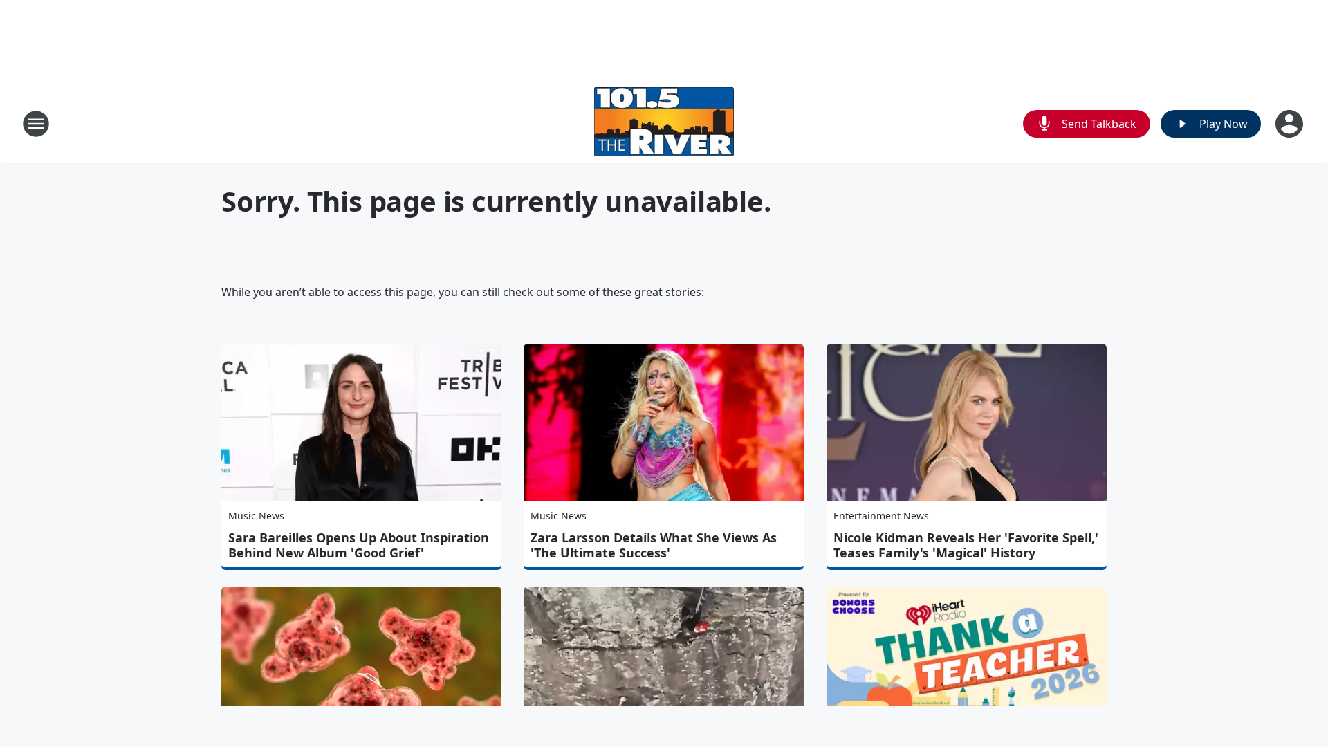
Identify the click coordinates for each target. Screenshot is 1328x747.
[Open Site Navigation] (36, 124)
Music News (256, 515)
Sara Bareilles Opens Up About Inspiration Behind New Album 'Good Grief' (358, 545)
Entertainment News (881, 515)
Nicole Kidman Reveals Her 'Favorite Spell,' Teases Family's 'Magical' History (965, 545)
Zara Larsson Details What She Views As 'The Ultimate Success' (654, 545)
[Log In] (1290, 124)
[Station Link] (664, 123)
